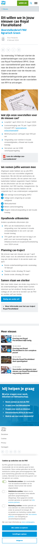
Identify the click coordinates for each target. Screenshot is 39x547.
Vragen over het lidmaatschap (17, 405)
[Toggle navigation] (36, 3)
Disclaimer (4, 434)
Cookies (3, 438)
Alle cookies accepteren (19, 528)
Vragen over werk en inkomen (17, 409)
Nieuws (5, 9)
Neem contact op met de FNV (17, 402)
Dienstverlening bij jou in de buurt (19, 412)
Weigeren (19, 540)
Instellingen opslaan (19, 534)
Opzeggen (4, 447)
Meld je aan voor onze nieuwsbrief (19, 416)
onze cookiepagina (28, 522)
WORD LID (23, 3)
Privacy (3, 443)
